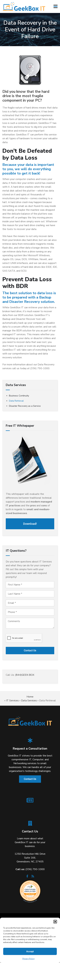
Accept (30, 951)
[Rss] (33, 877)
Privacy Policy (28, 958)
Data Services (29, 700)
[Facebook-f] (27, 877)
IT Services (12, 700)
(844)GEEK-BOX (24, 675)
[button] (55, 921)
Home (30, 696)
